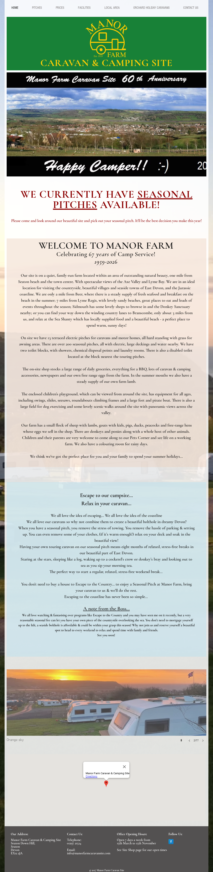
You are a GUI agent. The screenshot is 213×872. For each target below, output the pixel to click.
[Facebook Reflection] (170, 841)
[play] (200, 170)
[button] (37, 7)
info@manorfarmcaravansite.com (88, 853)
